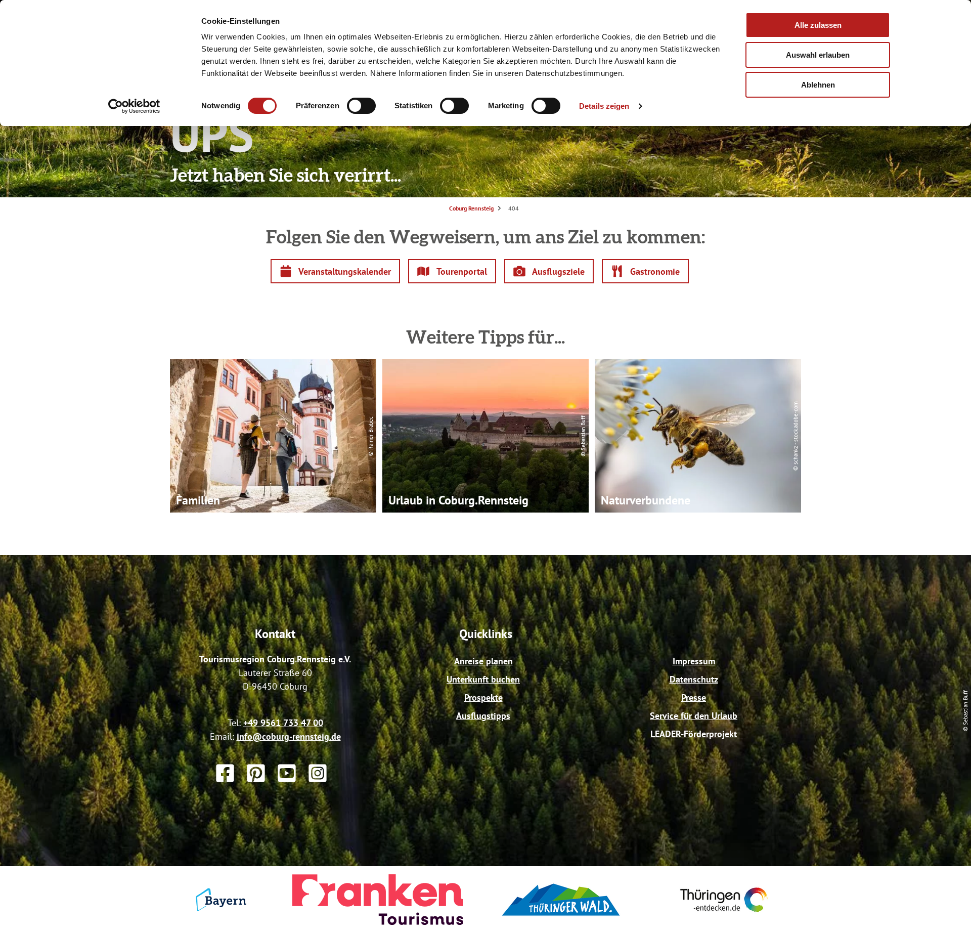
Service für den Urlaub (693, 716)
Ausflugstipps (483, 716)
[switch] (361, 106)
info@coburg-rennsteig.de (289, 736)
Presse (693, 697)
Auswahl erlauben (818, 55)
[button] (336, 271)
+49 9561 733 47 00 (283, 723)
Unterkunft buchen (483, 679)
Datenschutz (694, 679)
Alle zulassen (818, 25)
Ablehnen (818, 84)
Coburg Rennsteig (471, 208)
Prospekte (483, 697)
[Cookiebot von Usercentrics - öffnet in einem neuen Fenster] (134, 106)
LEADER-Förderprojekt (693, 734)
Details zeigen (604, 106)
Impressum (694, 661)
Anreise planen (483, 661)
